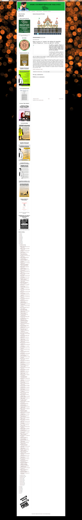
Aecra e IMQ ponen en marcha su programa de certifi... (24, 318)
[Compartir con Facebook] (48, 71)
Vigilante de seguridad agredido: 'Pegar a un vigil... (24, 373)
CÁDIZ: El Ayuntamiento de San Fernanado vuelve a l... (24, 405)
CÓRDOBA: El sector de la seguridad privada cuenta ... (25, 263)
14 (56, 33)
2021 (20, 239)
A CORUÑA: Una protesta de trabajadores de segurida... (24, 464)
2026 (20, 233)
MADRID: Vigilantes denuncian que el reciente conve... (25, 247)
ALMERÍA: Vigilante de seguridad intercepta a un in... (24, 448)
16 (60, 33)
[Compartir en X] (47, 71)
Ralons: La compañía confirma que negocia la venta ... (24, 425)
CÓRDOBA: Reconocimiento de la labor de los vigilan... (24, 268)
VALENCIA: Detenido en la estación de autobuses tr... (24, 369)
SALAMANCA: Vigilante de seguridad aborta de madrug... (25, 396)
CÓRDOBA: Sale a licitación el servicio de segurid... (24, 437)
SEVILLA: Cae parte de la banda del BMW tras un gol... (24, 418)
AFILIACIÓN (28, 11)
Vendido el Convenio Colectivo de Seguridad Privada (24, 443)
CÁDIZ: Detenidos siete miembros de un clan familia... (25, 423)
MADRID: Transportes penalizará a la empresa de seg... (25, 398)
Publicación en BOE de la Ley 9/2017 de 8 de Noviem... (25, 402)
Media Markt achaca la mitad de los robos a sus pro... (24, 359)
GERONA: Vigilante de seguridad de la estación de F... (24, 419)
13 (54, 33)
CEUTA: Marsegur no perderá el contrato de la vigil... (24, 403)
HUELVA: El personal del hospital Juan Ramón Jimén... (24, 325)
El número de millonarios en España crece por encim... (24, 385)
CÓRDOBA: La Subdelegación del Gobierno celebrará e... (24, 450)
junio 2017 (21, 479)
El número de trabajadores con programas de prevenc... (24, 259)
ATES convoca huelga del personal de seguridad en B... (25, 304)
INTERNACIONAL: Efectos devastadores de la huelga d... (24, 320)
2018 (20, 242)
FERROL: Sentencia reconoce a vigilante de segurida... (24, 434)
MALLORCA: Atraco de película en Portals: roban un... (24, 252)
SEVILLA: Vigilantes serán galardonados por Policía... (24, 309)
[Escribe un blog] (46, 71)
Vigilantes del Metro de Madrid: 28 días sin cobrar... (24, 266)
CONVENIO (33, 11)
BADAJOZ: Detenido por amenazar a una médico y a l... (25, 343)
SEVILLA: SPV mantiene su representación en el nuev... (24, 254)
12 (52, 33)
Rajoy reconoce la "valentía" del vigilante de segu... (24, 300)
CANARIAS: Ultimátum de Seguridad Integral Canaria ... (25, 407)
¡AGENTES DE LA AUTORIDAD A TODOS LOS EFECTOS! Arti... (24, 265)
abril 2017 (21, 481)
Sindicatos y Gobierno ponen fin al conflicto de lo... (24, 337)
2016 (20, 486)
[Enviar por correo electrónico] (45, 71)
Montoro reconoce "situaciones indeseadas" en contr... (24, 329)
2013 (20, 489)
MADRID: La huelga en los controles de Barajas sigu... (24, 248)
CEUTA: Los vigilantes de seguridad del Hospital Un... (24, 432)
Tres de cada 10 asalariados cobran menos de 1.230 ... (24, 316)
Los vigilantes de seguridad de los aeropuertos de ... (24, 331)
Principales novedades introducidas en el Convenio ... (24, 293)
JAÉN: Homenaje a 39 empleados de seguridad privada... (25, 364)
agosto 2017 (21, 477)
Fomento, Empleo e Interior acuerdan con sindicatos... (25, 334)
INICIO (19, 11)
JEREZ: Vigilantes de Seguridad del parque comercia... (24, 389)
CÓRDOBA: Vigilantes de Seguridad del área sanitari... (24, 428)
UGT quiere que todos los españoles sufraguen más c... (24, 387)
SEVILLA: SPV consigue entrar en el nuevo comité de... (24, 307)
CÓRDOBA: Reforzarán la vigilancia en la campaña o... (24, 375)
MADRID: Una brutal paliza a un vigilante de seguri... (24, 469)
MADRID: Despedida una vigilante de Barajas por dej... (25, 409)
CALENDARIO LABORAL (47, 11)
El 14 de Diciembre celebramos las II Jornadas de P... (24, 299)
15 (58, 33)
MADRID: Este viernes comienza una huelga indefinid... (25, 441)
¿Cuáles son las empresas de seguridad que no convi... (24, 322)
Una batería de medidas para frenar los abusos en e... (24, 352)
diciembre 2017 (22, 244)
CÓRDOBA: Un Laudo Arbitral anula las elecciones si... (24, 327)
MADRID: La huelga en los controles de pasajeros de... (24, 274)
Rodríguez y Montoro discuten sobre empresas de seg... (24, 311)
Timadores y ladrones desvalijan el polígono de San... (24, 339)
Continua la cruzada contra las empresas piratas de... (24, 313)
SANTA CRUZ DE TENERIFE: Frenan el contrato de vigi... (25, 430)
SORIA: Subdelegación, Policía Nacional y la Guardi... (24, 439)
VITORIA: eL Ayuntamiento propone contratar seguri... (24, 384)
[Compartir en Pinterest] (49, 71)
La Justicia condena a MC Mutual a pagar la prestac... (24, 281)
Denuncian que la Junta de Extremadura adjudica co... (24, 411)
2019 (20, 241)
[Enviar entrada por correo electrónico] (44, 71)
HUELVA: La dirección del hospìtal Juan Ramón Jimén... (24, 393)
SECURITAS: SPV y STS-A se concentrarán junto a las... (24, 444)
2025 (20, 234)
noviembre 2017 (22, 245)
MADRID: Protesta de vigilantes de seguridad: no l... (24, 371)
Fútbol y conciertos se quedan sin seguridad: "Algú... (24, 286)
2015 (20, 487)
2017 (20, 243)
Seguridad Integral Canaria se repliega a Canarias (24, 302)
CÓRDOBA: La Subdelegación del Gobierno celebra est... (24, 279)
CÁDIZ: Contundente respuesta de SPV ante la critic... (24, 382)
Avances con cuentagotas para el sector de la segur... (24, 366)
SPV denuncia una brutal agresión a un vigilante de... (24, 391)
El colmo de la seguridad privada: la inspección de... (24, 324)
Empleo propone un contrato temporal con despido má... (25, 353)
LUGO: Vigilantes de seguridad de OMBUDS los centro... (24, 466)
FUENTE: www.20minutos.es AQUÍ (37, 69)
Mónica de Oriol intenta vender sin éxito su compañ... (24, 394)
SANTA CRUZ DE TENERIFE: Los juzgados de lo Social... (24, 471)
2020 (20, 240)
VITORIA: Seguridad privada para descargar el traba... (24, 257)
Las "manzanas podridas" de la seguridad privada (24, 315)
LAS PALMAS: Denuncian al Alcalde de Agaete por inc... (24, 414)
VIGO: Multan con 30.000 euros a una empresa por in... (25, 256)
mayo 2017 (21, 480)
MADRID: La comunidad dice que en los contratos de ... (24, 270)
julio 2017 (21, 478)
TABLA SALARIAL (39, 11)
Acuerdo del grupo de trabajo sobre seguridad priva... (24, 335)
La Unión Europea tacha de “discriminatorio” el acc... (23, 377)
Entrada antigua (61, 98)
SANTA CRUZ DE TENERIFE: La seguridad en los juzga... (24, 462)
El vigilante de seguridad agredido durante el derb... (24, 341)
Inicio (48, 98)
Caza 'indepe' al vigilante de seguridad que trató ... (23, 400)
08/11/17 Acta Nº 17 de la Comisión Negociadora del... (24, 457)
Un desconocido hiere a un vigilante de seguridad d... (24, 346)
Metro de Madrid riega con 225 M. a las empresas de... (24, 459)
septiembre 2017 (22, 476)
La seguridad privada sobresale (24, 332)
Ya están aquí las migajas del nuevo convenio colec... (24, 455)
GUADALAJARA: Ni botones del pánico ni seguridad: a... (24, 282)
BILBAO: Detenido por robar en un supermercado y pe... (24, 416)
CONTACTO (23, 11)
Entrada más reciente (36, 98)
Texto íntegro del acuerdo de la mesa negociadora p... (25, 427)
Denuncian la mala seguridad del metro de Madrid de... (24, 355)
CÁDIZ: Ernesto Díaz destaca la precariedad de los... (24, 461)
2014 (20, 488)
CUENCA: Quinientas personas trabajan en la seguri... (24, 452)
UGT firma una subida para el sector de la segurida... (24, 277)
